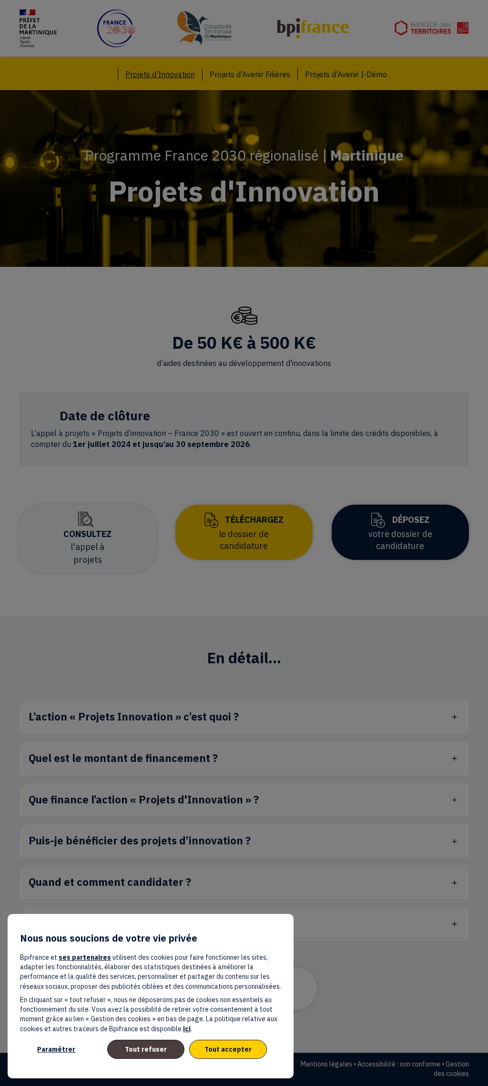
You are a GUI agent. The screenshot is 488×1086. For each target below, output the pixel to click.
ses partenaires (85, 957)
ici (187, 1029)
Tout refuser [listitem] (146, 1049)
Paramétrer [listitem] (56, 1049)
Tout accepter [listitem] (228, 1049)
